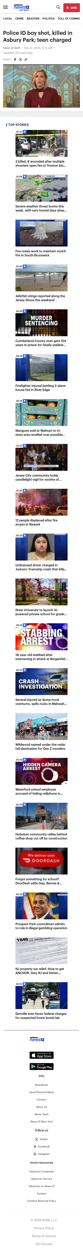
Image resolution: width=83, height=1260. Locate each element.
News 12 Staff (11, 48)
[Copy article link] (25, 59)
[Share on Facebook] (15, 59)
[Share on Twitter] (20, 59)
